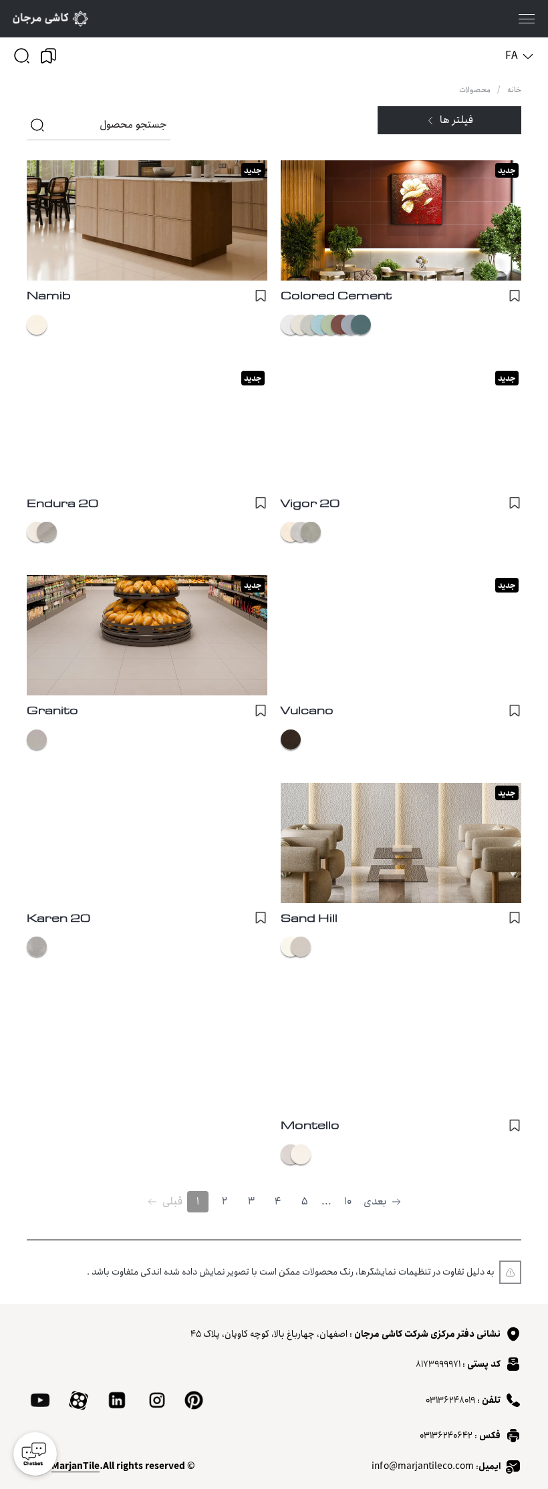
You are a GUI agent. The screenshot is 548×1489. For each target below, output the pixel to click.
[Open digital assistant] (35, 1454)
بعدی (375, 1202)
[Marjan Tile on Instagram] (157, 1400)
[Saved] (48, 55)
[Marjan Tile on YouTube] (40, 1400)
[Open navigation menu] (527, 18)
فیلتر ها (456, 120)
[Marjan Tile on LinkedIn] (117, 1400)
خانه (514, 90)
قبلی (172, 1202)
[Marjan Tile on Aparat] (78, 1400)
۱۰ (348, 1201)
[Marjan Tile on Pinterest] (194, 1400)
